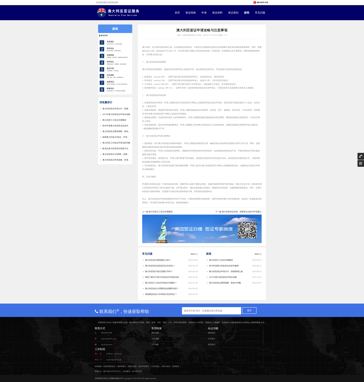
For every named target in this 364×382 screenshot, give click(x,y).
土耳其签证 (155, 366)
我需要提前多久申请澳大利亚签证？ (161, 294)
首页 (177, 12)
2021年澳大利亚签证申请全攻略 (116, 114)
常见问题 (260, 12)
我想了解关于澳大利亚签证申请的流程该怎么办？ (163, 277)
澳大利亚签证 (144, 366)
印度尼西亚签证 (109, 366)
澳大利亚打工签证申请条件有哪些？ (161, 283)
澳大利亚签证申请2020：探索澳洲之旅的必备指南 (116, 109)
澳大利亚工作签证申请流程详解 (116, 143)
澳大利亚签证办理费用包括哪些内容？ (162, 288)
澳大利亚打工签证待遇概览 (114, 120)
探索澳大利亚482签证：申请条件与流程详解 (116, 137)
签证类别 (233, 12)
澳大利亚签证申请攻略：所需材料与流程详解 (116, 160)
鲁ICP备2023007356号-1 (112, 371)
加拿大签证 (166, 366)
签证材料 (217, 12)
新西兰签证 (132, 366)
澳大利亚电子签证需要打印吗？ (159, 271)
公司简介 (211, 339)
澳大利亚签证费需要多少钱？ (158, 260)
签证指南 (191, 12)
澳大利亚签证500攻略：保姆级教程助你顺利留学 (116, 154)
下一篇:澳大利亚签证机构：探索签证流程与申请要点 (238, 212)
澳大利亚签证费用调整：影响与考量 (116, 131)
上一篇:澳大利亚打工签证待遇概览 (157, 212)
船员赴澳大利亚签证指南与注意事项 (116, 148)
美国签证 (175, 366)
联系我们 (211, 344)
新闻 (246, 12)
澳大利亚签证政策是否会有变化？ (160, 266)
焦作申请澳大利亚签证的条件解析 (116, 126)
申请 (204, 12)
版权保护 (211, 333)
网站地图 (155, 333)
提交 (249, 310)
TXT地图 (155, 344)
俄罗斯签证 (121, 366)
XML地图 (155, 339)
